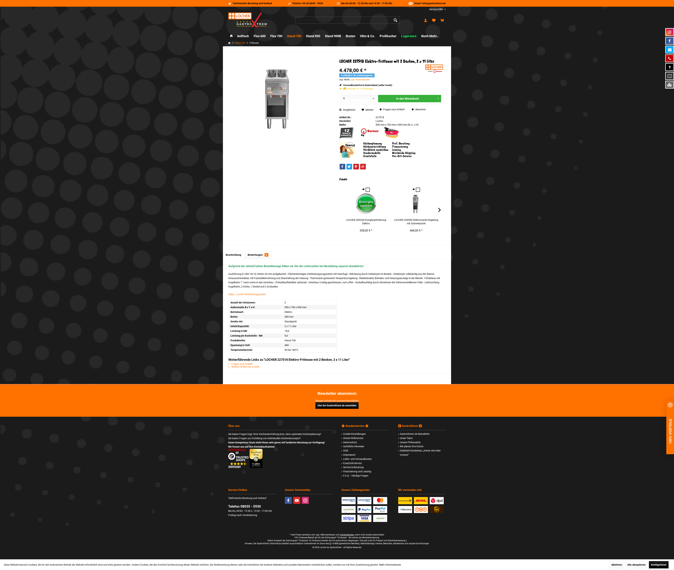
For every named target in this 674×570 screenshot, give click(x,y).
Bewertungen (257, 254)
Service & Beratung (353, 467)
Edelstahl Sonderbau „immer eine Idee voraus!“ (420, 452)
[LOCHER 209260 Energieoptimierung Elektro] (366, 204)
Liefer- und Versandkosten (357, 459)
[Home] (231, 36)
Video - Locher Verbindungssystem (247, 294)
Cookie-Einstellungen (354, 433)
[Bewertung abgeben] (382, 66)
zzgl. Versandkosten (360, 79)
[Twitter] (349, 166)
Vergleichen (348, 109)
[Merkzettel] (434, 20)
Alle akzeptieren (636, 564)
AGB (345, 450)
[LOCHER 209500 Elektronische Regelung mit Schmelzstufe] (416, 204)
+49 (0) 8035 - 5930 (312, 3)
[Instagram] (305, 500)
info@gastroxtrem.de (434, 3)
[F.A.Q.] (669, 67)
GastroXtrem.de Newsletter (415, 433)
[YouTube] (296, 500)
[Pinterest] (356, 166)
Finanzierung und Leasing (357, 471)
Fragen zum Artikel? (394, 109)
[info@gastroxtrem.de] (669, 49)
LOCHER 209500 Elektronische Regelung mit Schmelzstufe (416, 222)
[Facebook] (342, 166)
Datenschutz (350, 442)
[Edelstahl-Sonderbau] (669, 85)
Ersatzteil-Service (352, 463)
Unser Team (406, 438)
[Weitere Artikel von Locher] (434, 69)
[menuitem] (436, 9)
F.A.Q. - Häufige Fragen (355, 475)
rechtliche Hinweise (353, 446)
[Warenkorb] (442, 20)
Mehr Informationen (390, 564)
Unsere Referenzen (353, 438)
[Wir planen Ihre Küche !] (669, 76)
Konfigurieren (658, 564)
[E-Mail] (363, 166)
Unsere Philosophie (410, 442)
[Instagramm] (669, 32)
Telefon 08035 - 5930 (244, 506)
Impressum (349, 454)
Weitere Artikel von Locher (245, 366)
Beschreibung (233, 254)
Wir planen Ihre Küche (411, 446)
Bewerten (420, 109)
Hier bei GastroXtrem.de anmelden (337, 405)
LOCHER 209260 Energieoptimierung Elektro (366, 222)
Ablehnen (616, 564)
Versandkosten (347, 535)
